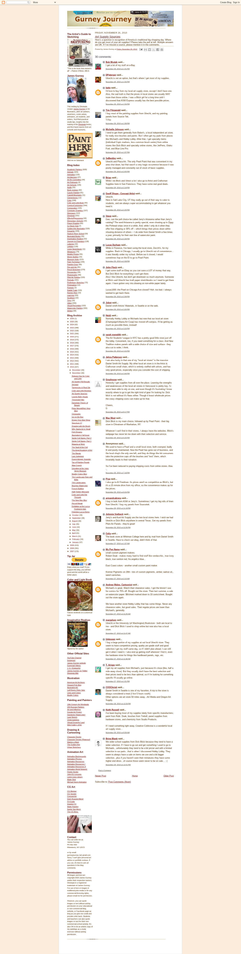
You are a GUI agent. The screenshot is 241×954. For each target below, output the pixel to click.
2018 (72, 343)
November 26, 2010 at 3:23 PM (118, 328)
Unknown (110, 639)
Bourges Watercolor (80, 486)
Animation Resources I (76, 764)
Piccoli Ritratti (77, 503)
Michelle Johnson (115, 129)
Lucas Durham (113, 245)
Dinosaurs (71, 213)
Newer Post (100, 776)
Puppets (70, 288)
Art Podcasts (72, 182)
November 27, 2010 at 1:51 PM (118, 681)
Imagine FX (71, 804)
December (76, 370)
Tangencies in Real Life (81, 388)
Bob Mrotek (111, 62)
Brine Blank (112, 738)
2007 (72, 551)
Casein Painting (73, 193)
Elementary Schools (75, 221)
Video (69, 303)
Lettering (70, 244)
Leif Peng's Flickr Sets (76, 690)
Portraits (70, 280)
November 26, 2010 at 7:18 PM (118, 473)
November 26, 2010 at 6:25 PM (118, 438)
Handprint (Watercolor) (76, 715)
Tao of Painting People (80, 462)
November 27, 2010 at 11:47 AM (118, 633)
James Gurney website (76, 663)
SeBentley (111, 158)
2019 (72, 340)
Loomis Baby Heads (80, 397)
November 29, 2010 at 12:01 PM (118, 765)
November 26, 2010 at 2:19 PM (118, 188)
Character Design (74, 737)
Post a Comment (104, 770)
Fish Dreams (77, 432)
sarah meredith (113, 334)
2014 (72, 355)
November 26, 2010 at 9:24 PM (118, 492)
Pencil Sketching (73, 270)
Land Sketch (72, 717)
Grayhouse (111, 379)
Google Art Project (74, 712)
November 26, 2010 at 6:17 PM (118, 412)
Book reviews (72, 190)
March (75, 536)
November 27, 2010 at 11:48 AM (118, 659)
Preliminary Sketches (75, 283)
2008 (72, 548)
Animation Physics (74, 759)
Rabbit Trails (72, 290)
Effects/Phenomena (75, 218)
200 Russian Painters (75, 707)
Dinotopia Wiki (72, 673)
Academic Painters (74, 169)
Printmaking (72, 285)
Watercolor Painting (75, 308)
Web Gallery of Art (74, 725)
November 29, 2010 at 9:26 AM (118, 732)
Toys (69, 300)
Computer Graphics (75, 211)
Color (69, 200)
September (76, 518)
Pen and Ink (72, 267)
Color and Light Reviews (81, 391)
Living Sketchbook (74, 249)
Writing (70, 311)
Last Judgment (78, 456)
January (75, 542)
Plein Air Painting (73, 277)
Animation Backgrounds (76, 756)
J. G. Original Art (73, 668)
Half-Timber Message (80, 492)
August (75, 521)
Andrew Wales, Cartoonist (119, 584)
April (74, 533)
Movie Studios (72, 257)
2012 (72, 361)
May (74, 530)
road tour (70, 295)
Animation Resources (75, 762)
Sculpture (71, 298)
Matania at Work (78, 444)
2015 (72, 352)
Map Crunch (77, 465)
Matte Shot (71, 780)
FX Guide (71, 802)
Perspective (72, 272)
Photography (72, 275)
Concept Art (72, 796)
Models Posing (73, 254)
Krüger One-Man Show (81, 420)
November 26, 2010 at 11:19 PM (118, 508)
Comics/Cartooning (74, 205)
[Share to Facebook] (157, 49)
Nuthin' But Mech (74, 809)
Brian (108, 177)
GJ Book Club (72, 226)
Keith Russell (112, 710)
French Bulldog (78, 489)
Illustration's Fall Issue (80, 435)
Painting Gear (72, 264)
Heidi (108, 315)
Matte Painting (72, 807)
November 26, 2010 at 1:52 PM (118, 82)
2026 (72, 318)
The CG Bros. (72, 812)
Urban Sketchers (74, 747)
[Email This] (145, 49)
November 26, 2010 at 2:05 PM (118, 171)
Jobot (108, 302)
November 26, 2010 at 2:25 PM (118, 210)
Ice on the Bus (77, 417)
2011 (72, 364)
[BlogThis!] (149, 49)
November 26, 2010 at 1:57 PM (118, 152)
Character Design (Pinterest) (78, 740)
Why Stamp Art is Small (81, 429)
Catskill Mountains (74, 195)
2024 (72, 325)
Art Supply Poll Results (81, 382)
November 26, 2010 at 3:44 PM (118, 373)
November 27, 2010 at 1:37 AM (118, 543)
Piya (108, 479)
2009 (72, 545)
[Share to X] (153, 49)
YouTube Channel (74, 658)
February (76, 539)
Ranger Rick (72, 293)
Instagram (71, 660)
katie (108, 87)
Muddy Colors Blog (79, 474)
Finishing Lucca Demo (81, 512)
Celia (108, 533)
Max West (110, 418)
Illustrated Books (73, 236)
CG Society (71, 794)
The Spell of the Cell (80, 447)
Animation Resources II (76, 767)
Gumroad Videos (74, 666)
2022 (72, 331)
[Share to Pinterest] (161, 49)
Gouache (71, 231)
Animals (70, 172)
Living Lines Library (75, 777)
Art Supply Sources (79, 394)
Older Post (169, 776)
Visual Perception (74, 306)
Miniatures (71, 252)
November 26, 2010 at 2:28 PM (118, 261)
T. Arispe (110, 665)
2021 (72, 334)
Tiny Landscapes (79, 483)
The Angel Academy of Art (82, 450)
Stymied (75, 385)
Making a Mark (73, 742)
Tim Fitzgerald (113, 110)
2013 (72, 358)
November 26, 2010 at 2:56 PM (118, 296)
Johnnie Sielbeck (114, 514)
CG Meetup (71, 791)
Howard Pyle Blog (74, 685)
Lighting (70, 246)
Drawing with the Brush (81, 426)
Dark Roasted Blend (75, 799)
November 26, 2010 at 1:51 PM (118, 69)
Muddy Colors (72, 695)
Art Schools (71, 185)
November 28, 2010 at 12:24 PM (118, 704)
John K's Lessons (74, 774)
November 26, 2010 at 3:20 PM (118, 309)
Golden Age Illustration (76, 229)
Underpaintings (73, 720)
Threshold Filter (78, 400)
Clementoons (72, 198)
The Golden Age (73, 745)
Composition (72, 208)
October (75, 515)
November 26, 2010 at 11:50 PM (118, 527)
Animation (71, 175)
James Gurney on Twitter (77, 671)
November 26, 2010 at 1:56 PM (118, 123)
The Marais (76, 453)
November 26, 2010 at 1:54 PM (118, 104)
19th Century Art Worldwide (78, 704)
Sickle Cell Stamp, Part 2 (81, 438)
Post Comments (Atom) (119, 782)
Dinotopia (82, 124)
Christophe (76, 414)
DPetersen (111, 75)
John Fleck (111, 267)
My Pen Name (113, 549)
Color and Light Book (75, 203)
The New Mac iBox (79, 500)
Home (135, 776)
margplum (111, 620)
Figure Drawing (73, 223)
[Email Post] (141, 49)
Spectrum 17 (77, 423)
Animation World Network (77, 769)
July (74, 524)
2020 (72, 337)
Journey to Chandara (75, 241)
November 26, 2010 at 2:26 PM (118, 239)
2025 (72, 322)
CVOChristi (111, 687)
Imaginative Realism (75, 239)
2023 (72, 328)
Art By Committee (74, 180)
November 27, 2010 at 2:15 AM (118, 579)
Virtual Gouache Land (75, 722)
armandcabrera (113, 498)
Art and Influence (74, 709)
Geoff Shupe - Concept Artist (120, 193)
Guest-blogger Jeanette (81, 459)
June (74, 527)
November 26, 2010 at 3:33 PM (118, 351)
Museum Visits (73, 259)
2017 (72, 346)
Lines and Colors (74, 693)
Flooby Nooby (72, 772)
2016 (72, 349)
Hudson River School (75, 234)
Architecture (72, 177)
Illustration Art (72, 688)
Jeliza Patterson (114, 357)
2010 (72, 367)
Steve (108, 216)
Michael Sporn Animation (77, 782)
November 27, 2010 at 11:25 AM (118, 614)
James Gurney (79, 109)
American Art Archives (76, 682)
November (76, 373)
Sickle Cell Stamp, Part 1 (81, 441)
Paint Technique (73, 262)
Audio (69, 187)
